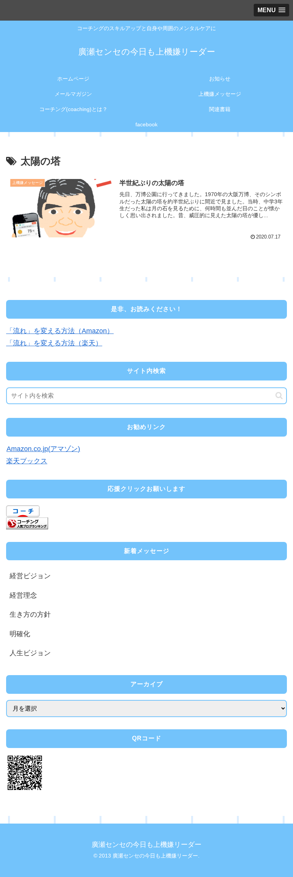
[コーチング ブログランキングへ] (27, 523)
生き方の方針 (30, 614)
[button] (279, 395)
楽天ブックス (26, 461)
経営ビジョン (30, 576)
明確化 (20, 634)
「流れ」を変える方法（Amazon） (60, 331)
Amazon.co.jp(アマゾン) (43, 449)
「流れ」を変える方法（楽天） (54, 343)
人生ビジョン (30, 653)
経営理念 (23, 595)
